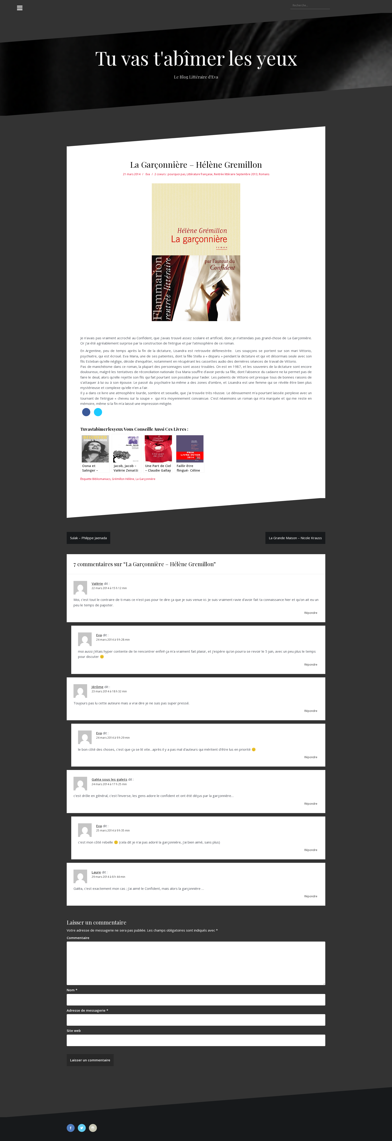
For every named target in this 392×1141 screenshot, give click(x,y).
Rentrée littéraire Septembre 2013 (235, 174)
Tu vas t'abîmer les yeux (196, 57)
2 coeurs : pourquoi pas (169, 174)
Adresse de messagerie (87, 1010)
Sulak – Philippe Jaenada (88, 538)
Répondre (310, 613)
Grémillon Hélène (123, 479)
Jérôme (97, 686)
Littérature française (200, 174)
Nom (72, 990)
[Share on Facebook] (86, 415)
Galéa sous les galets (109, 779)
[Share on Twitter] (98, 415)
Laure (96, 872)
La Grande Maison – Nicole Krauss (295, 538)
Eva (148, 174)
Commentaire (78, 937)
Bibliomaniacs (101, 479)
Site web (74, 1030)
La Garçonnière (145, 479)
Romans (264, 174)
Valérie (97, 583)
